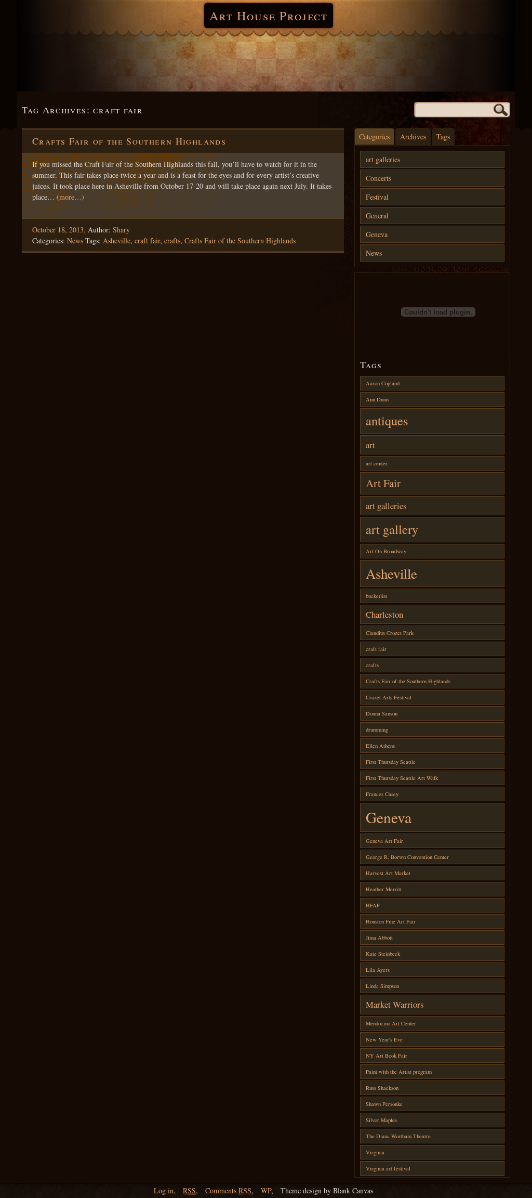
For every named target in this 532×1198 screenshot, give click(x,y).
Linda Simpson (382, 985)
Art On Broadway (386, 551)
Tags (443, 136)
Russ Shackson (382, 1087)
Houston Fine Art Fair (391, 921)
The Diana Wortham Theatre (398, 1136)
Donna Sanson (381, 713)
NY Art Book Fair (386, 1055)
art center (377, 463)
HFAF (373, 905)
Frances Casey (382, 794)
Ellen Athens (380, 745)
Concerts (378, 178)
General (377, 215)
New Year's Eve (384, 1039)
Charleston (384, 614)
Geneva (377, 234)
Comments (228, 1190)
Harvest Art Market (388, 873)
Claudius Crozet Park (390, 632)
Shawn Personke (384, 1104)
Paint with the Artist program (399, 1071)
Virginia (375, 1152)
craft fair (147, 240)
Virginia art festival (388, 1168)
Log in (164, 1190)
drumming (377, 729)
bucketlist (376, 596)
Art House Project (268, 15)
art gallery (392, 529)
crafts (172, 240)
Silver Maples (381, 1120)
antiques (387, 420)
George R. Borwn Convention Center (407, 857)
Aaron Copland (383, 383)
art (370, 445)
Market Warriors (395, 1004)
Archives (413, 136)
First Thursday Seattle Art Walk (402, 778)
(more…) (70, 197)
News (75, 240)
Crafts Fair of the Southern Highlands (129, 141)
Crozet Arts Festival (388, 697)
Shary (121, 230)
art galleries (383, 159)
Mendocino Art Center (391, 1023)
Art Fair (383, 483)
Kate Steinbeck (383, 953)
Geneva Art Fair (384, 840)
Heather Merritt (384, 889)
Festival (377, 197)
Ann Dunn (377, 399)
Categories (374, 136)
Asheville (116, 240)
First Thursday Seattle (391, 761)
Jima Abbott (379, 937)
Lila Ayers (378, 969)
